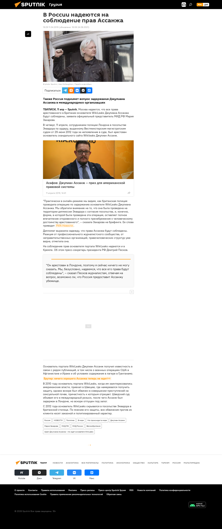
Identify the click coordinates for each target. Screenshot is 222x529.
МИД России (77, 426)
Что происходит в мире (97, 420)
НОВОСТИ (58, 420)
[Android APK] (197, 505)
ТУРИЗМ (165, 462)
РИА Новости (64, 225)
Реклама (72, 490)
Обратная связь (114, 494)
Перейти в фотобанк (83, 84)
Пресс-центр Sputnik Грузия (112, 490)
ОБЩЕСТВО (139, 462)
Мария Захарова (51, 426)
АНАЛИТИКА (72, 462)
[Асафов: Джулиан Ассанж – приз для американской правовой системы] (88, 159)
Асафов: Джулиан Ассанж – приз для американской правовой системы (85, 185)
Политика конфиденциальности (174, 490)
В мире (81, 420)
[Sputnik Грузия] (31, 8)
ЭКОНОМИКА (123, 462)
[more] (129, 193)
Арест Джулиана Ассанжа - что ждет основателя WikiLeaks (68, 432)
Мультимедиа (192, 462)
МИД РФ (65, 426)
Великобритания (93, 426)
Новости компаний (146, 490)
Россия (47, 420)
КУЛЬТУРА (153, 462)
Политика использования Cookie (30, 494)
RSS (131, 490)
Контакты (32, 490)
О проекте (19, 490)
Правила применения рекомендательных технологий (76, 494)
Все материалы (90, 462)
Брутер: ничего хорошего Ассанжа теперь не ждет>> (77, 378)
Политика (70, 420)
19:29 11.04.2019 (50, 27)
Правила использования (53, 490)
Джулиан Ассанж (117, 420)
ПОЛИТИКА (107, 462)
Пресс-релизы (87, 490)
